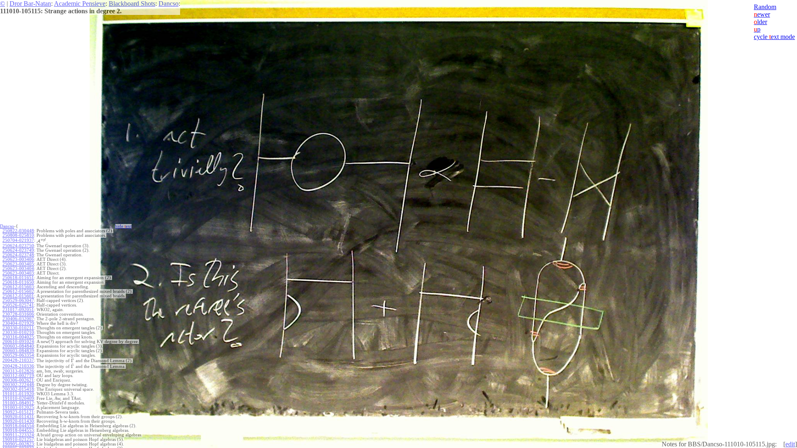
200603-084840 (18, 346)
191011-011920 (18, 394)
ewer (762, 14)
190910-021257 (18, 439)
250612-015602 (18, 291)
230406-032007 (18, 319)
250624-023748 (18, 255)
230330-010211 (18, 328)
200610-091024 (18, 341)
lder (760, 21)
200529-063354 (18, 355)
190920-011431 (18, 416)
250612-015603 (18, 287)
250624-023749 (18, 250)
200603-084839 (18, 350)
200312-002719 (18, 375)
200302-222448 (18, 384)
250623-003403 (18, 273)
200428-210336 (18, 366)
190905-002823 (18, 444)
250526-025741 (18, 305)
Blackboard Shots (132, 3)
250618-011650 (18, 282)
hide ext (123, 226)
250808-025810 (18, 235)
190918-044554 (18, 426)
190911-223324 (18, 435)
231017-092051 (18, 309)
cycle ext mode (774, 36)
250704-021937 (18, 240)
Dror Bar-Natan (30, 3)
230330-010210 (18, 332)
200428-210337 (18, 360)
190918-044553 (18, 430)
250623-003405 (18, 264)
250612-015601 (18, 296)
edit (790, 444)
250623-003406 (18, 259)
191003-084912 (18, 403)
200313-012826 (18, 371)
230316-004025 (18, 337)
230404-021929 (18, 323)
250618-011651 (18, 277)
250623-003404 (18, 268)
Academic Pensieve (79, 3)
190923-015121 (18, 412)
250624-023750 (18, 245)
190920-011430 (18, 421)
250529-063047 (18, 300)
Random (765, 6)
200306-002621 (18, 380)
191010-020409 (18, 398)
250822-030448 (18, 231)
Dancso (168, 3)
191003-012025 (18, 407)
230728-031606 (18, 314)
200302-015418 (18, 389)
